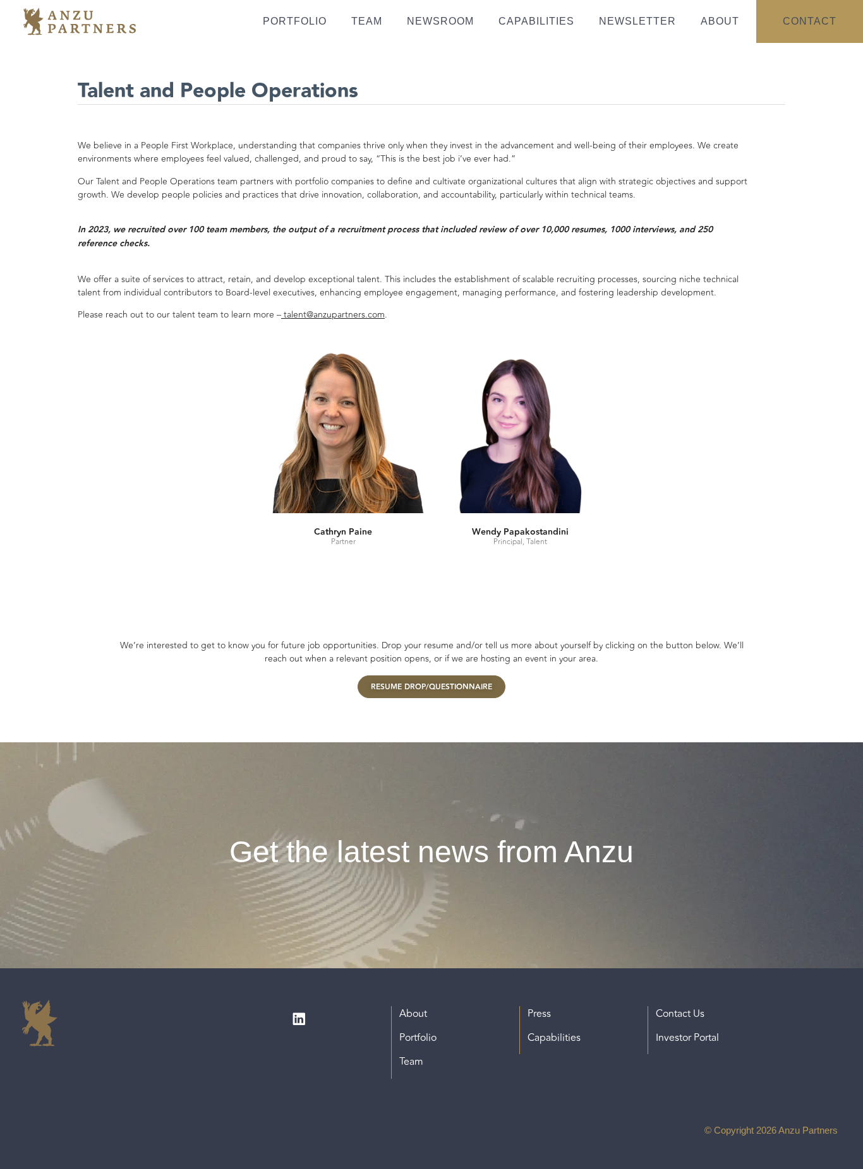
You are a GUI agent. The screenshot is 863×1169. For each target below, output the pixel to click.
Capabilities (536, 21)
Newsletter (637, 21)
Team (366, 21)
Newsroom (440, 21)
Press (539, 1013)
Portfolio (295, 21)
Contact (809, 21)
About (720, 21)
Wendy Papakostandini (520, 532)
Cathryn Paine (343, 532)
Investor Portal (687, 1037)
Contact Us (680, 1013)
